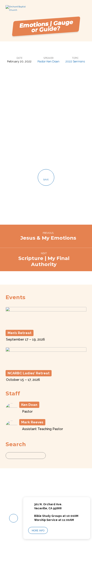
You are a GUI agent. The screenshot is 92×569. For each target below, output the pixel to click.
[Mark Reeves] (12, 431)
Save (46, 179)
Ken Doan (29, 405)
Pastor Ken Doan (48, 61)
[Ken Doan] (12, 413)
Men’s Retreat (19, 333)
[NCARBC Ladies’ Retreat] (46, 365)
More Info (38, 530)
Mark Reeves (32, 422)
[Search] (50, 456)
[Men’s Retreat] (46, 325)
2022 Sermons (75, 61)
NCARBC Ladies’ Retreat (29, 373)
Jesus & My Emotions (48, 238)
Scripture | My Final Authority (43, 261)
